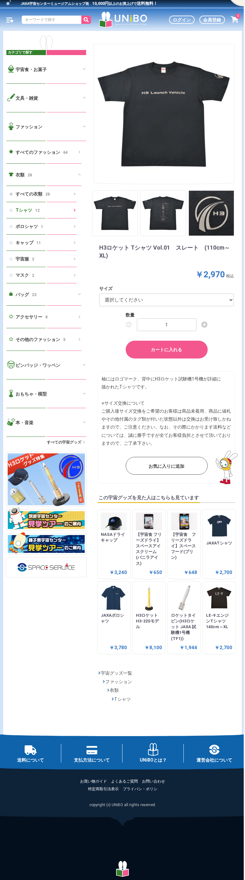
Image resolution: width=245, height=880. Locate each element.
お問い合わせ (153, 781)
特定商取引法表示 (103, 789)
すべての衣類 (33, 193)
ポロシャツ (29, 226)
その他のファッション (40, 339)
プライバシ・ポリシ (140, 789)
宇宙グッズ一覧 (116, 673)
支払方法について (92, 760)
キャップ (28, 242)
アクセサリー (32, 316)
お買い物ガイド (93, 781)
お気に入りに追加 (166, 466)
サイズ (106, 288)
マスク (25, 275)
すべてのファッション (42, 152)
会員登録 (212, 19)
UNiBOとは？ (153, 760)
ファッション (118, 681)
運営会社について (214, 760)
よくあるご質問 (124, 781)
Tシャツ (28, 210)
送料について (30, 760)
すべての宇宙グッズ (64, 442)
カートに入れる (166, 349)
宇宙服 (25, 258)
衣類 (114, 690)
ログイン (182, 19)
